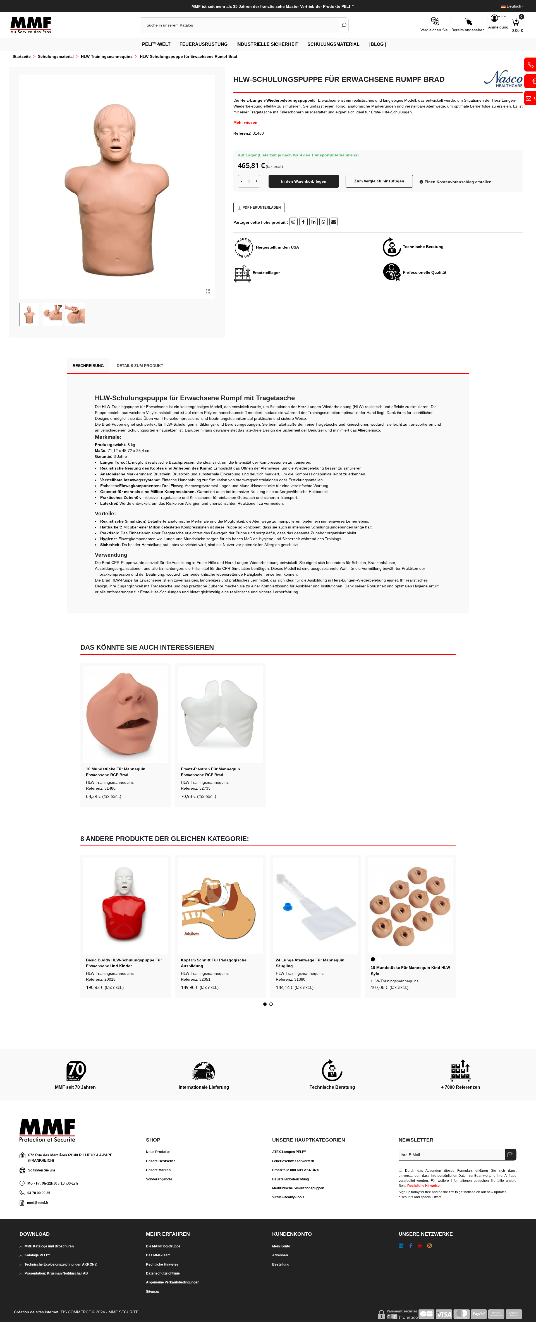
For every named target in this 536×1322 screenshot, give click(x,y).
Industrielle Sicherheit (267, 44)
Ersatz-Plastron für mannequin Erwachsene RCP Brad (210, 772)
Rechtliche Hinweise (423, 1186)
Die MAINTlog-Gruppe (163, 1246)
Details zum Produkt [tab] (140, 365)
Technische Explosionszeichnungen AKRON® (61, 1264)
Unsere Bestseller (160, 1161)
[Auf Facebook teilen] (303, 222)
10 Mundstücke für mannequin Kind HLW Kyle (410, 970)
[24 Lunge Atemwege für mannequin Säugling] (315, 906)
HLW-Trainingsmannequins (110, 782)
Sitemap (152, 1292)
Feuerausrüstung (204, 44)
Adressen (280, 1255)
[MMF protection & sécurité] (40, 25)
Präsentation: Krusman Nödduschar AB (56, 1273)
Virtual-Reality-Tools (288, 1197)
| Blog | (377, 44)
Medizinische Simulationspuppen (298, 1188)
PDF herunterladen (262, 207)
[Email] (333, 222)
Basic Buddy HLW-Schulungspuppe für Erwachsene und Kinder (124, 963)
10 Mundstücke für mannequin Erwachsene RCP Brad (115, 772)
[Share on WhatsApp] (323, 222)
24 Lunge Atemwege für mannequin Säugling (310, 963)
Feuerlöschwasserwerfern (293, 1161)
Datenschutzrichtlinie (163, 1273)
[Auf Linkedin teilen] (313, 222)
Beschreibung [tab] (88, 365)
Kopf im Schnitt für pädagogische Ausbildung (214, 963)
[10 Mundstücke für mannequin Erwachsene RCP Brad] (125, 714)
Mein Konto (281, 1246)
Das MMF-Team (158, 1255)
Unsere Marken (158, 1170)
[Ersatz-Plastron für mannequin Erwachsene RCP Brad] (220, 714)
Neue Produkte (158, 1152)
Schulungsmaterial (333, 44)
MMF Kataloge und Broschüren (49, 1246)
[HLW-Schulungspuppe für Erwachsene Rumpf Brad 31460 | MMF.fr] (208, 291)
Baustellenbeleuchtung (290, 1179)
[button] (265, 1004)
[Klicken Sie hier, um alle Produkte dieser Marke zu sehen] (501, 78)
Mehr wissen (245, 122)
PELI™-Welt (156, 44)
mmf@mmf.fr (37, 1203)
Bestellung (280, 1264)
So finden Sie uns (42, 1170)
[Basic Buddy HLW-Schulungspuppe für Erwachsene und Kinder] (125, 906)
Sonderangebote (159, 1179)
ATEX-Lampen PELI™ (289, 1152)
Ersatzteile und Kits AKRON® (295, 1170)
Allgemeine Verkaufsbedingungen (172, 1282)
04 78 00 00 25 (38, 1193)
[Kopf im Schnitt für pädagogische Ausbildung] (220, 906)
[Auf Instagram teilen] (293, 222)
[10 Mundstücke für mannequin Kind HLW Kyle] (410, 906)
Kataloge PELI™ (37, 1255)
